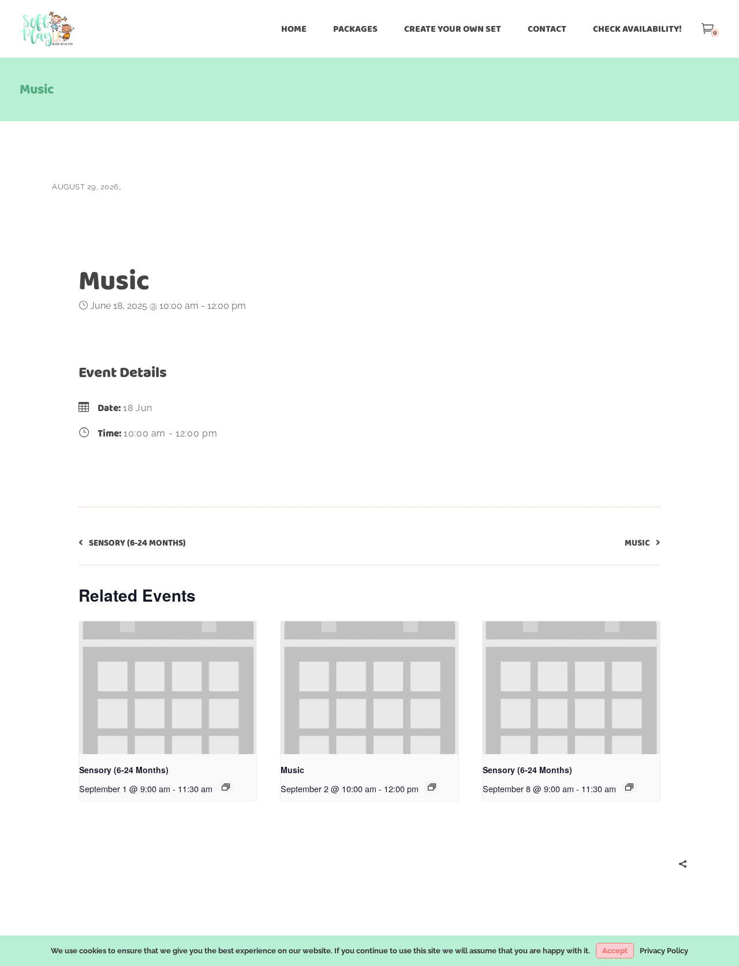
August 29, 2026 (85, 186)
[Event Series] (226, 787)
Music (292, 769)
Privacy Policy (664, 950)
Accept (615, 950)
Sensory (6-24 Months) (124, 769)
